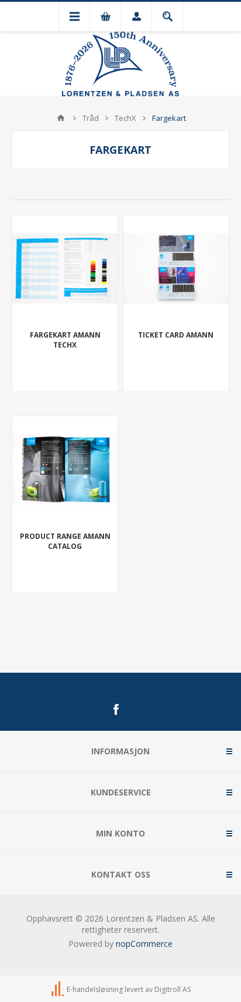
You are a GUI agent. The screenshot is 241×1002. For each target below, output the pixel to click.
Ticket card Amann (176, 335)
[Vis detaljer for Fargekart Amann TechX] (65, 268)
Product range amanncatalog (65, 541)
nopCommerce (144, 943)
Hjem (61, 118)
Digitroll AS (172, 989)
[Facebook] (115, 709)
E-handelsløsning (95, 989)
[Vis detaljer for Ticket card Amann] (176, 268)
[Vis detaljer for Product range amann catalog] (65, 469)
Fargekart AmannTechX (65, 340)
